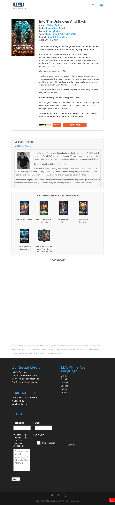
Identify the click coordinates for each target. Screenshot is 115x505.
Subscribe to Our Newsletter (25, 397)
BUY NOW (75, 125)
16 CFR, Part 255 (93, 349)
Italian (64, 389)
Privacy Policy (18, 400)
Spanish (65, 385)
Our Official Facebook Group (25, 375)
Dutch (64, 375)
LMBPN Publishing (58, 37)
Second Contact (24, 219)
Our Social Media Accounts (24, 382)
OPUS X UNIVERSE (67, 34)
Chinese (65, 392)
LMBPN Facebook (20, 372)
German (65, 382)
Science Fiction (53, 31)
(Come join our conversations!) (26, 378)
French (64, 379)
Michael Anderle (54, 25)
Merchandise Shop (20, 404)
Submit (16, 479)
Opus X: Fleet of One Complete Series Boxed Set (44, 249)
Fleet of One (52, 28)
